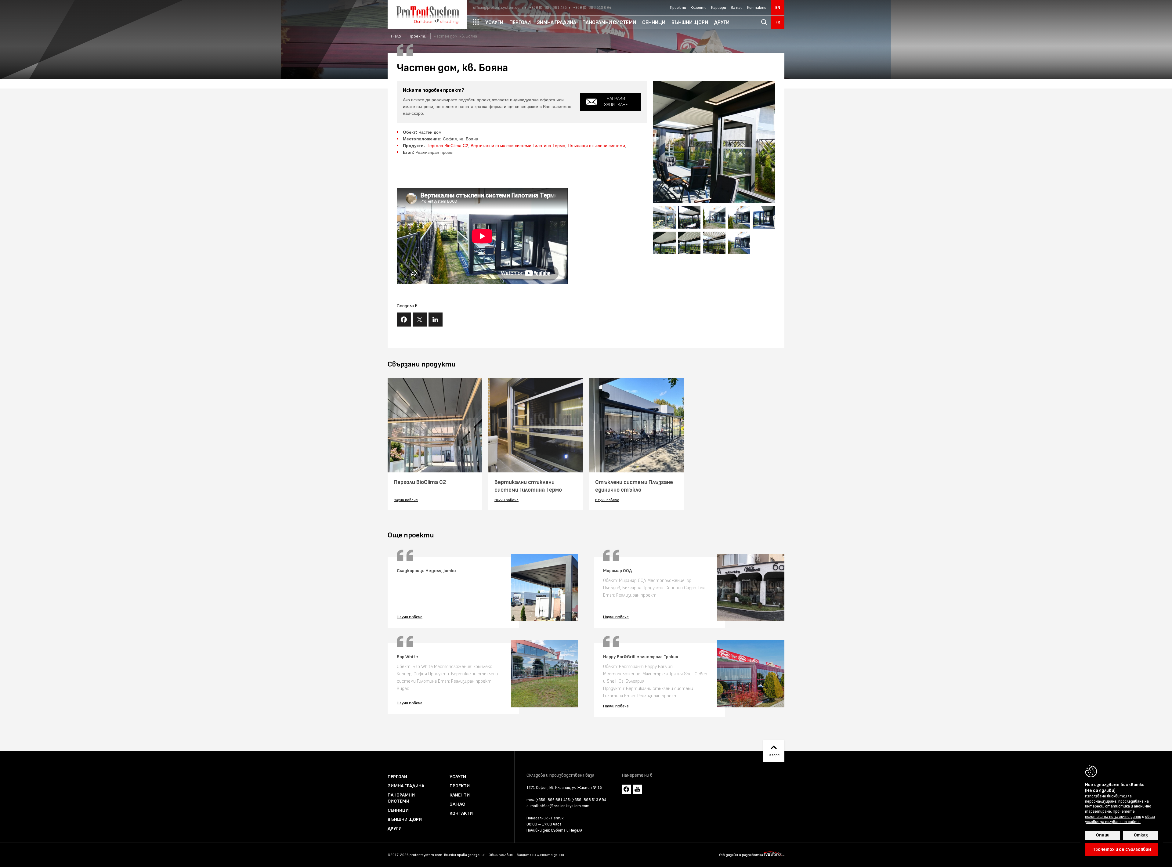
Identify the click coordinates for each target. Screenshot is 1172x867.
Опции (1102, 835)
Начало (394, 36)
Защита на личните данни (540, 855)
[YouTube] (637, 789)
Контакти (756, 7)
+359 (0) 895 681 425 (547, 7)
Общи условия (501, 855)
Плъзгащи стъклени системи (596, 145)
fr (778, 22)
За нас (737, 7)
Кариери (718, 7)
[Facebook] (626, 789)
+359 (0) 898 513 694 (591, 7)
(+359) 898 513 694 (589, 799)
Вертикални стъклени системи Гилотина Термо (518, 145)
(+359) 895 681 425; (553, 799)
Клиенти (699, 7)
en (777, 7)
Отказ (1141, 835)
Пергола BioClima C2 (447, 145)
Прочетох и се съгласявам (1121, 849)
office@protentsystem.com (498, 7)
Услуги (458, 777)
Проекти (678, 7)
